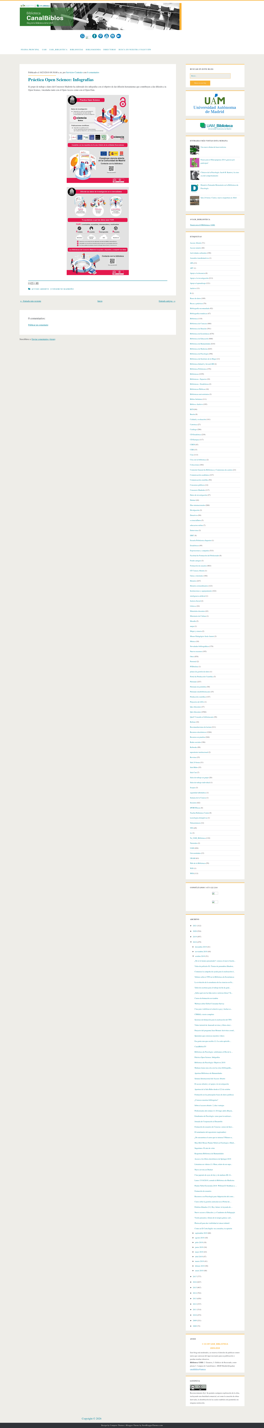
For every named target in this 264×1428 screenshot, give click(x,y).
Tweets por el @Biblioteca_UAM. (202, 225)
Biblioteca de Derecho (198, 328)
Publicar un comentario (38, 324)
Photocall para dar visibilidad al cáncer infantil (212, 1223)
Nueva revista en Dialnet (204, 1169)
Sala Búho (194, 767)
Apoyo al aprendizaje (198, 283)
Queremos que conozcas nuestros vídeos (209, 1036)
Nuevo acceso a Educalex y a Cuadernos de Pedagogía (215, 1212)
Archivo (193, 288)
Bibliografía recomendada (199, 308)
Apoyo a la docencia (197, 273)
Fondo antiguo (195, 560)
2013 (195, 1298)
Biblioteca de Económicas (200, 333)
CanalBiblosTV (200, 1046)
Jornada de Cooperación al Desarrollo (208, 1121)
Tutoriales (193, 843)
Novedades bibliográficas (199, 646)
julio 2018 (199, 1242)
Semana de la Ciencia (198, 797)
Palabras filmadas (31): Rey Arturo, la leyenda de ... (213, 1207)
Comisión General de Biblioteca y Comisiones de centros (211, 470)
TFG (191, 828)
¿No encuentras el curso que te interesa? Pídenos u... (214, 1137)
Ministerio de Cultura (198, 616)
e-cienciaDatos (195, 520)
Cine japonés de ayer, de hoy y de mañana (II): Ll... (213, 1175)
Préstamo (193, 681)
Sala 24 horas (195, 762)
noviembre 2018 (201, 951)
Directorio (109, 49)
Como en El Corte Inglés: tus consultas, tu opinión (213, 1228)
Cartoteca (193, 424)
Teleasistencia (195, 823)
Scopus (192, 787)
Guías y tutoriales (196, 575)
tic (191, 833)
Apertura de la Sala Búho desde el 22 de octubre (212, 1089)
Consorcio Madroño (62, 289)
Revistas (193, 757)
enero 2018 (199, 1270)
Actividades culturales (198, 253)
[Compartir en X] (34, 283)
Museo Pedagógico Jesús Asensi (202, 636)
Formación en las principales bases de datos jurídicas (214, 1094)
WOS (192, 873)
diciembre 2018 (201, 947)
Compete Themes (117, 1425)
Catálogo (193, 429)
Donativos (194, 515)
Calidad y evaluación (198, 419)
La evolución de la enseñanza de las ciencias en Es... (214, 982)
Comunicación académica (199, 475)
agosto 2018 (199, 1237)
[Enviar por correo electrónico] (29, 283)
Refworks (193, 747)
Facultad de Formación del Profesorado (204, 555)
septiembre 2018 (201, 1233)
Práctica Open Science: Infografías (61, 79)
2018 (195, 942)
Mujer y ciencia (196, 631)
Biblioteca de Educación (199, 338)
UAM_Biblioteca (58, 49)
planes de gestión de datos (200, 671)
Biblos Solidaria (196, 399)
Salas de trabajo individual (200, 782)
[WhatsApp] (82, 37)
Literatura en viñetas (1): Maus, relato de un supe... (213, 1164)
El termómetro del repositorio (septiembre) (210, 1132)
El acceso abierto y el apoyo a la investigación (212, 1084)
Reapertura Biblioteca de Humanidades (209, 1153)
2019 (195, 936)
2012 (195, 1304)
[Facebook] (94, 37)
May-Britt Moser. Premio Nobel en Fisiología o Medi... (215, 1143)
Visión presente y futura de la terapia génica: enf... (213, 1217)
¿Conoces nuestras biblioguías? (206, 1100)
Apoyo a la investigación (199, 278)
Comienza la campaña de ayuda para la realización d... (215, 971)
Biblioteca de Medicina (199, 349)
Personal (193, 661)
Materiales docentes (197, 611)
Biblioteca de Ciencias (198, 323)
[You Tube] (106, 37)
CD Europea (194, 439)
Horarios (193, 581)
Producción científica (198, 697)
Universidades (195, 853)
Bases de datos (195, 298)
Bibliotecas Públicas (197, 389)
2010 (195, 1315)
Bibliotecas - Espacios (198, 379)
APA (191, 263)
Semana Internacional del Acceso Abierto (210, 1078)
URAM (192, 858)
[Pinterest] (100, 37)
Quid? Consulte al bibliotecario (202, 717)
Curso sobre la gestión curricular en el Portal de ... (213, 1201)
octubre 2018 (200, 956)
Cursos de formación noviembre (206, 998)
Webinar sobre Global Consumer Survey (209, 1003)
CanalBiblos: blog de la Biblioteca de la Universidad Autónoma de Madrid (142, 1418)
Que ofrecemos (195, 707)
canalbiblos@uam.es (198, 1369)
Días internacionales (197, 505)
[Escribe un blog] (32, 283)
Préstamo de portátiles (198, 686)
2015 (195, 1287)
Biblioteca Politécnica (198, 369)
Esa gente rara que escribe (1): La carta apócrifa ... (213, 1041)
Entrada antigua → (167, 301)
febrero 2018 (200, 1266)
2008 (195, 1326)
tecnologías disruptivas (198, 818)
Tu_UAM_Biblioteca (198, 838)
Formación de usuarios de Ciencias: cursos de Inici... (214, 1127)
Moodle (193, 621)
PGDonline (194, 666)
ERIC (192, 535)
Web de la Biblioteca (198, 863)
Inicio (99, 301)
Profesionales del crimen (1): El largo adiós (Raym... (214, 1110)
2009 (195, 1320)
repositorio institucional (199, 752)
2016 (195, 1282)
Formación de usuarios (198, 565)
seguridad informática (198, 792)
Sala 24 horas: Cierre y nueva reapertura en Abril (219, 197)
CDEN (192, 444)
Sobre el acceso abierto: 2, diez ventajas (209, 1105)
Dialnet (193, 500)
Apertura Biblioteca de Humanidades (208, 1073)
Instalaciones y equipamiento (201, 591)
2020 (195, 931)
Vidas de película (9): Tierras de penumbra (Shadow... (214, 966)
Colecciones (194, 464)
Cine (192, 454)
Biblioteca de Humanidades (200, 343)
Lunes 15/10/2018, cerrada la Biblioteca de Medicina (214, 1180)
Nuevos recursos (196, 651)
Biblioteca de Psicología (199, 353)
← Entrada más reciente (30, 301)
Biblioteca (194, 318)
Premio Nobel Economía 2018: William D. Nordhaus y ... (216, 1185)
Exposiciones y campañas (199, 550)
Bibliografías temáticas (198, 313)
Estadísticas (194, 545)
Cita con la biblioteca (198, 459)
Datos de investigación (198, 495)
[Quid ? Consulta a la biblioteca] (215, 894)
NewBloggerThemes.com (152, 1425)
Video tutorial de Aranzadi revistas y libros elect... (213, 1025)
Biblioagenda (93, 49)
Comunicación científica (199, 480)
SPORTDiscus (195, 807)
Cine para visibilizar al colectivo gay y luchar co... (213, 1009)
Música (193, 641)
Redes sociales (195, 742)
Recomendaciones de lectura (200, 727)
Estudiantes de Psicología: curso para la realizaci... (213, 1116)
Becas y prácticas (196, 303)
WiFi (192, 868)
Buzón (192, 414)
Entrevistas (194, 530)
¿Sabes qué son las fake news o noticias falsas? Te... (214, 993)
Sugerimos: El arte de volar (205, 1148)
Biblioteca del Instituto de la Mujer (203, 359)
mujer (192, 626)
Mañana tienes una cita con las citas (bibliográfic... (213, 1068)
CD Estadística (195, 434)
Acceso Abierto (40, 289)
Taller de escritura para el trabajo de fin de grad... (212, 987)
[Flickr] (118, 37)
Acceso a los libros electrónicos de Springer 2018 (213, 1159)
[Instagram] (112, 37)
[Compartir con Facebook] (37, 283)
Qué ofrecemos (195, 712)
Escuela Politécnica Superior (200, 540)
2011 (195, 1309)
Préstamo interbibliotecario (200, 691)
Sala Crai (193, 772)
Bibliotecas (194, 374)
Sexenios (193, 802)
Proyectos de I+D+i (197, 702)
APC (191, 268)
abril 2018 (199, 1256)
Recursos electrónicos (198, 732)
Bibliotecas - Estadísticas (199, 384)
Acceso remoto (195, 248)
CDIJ (192, 449)
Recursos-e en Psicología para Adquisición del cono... (214, 1196)
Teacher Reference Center (199, 813)
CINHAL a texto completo (204, 1014)
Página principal (30, 49)
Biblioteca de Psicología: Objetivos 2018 (210, 1062)
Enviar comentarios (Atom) (43, 339)
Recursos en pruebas (197, 737)
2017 (195, 1276)
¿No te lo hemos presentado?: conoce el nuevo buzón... (215, 961)
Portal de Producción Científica (201, 676)
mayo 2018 (199, 1252)
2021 (195, 925)
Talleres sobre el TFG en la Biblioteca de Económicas (214, 977)
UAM (44, 49)
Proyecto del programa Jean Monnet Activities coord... (215, 1030)
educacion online (196, 525)
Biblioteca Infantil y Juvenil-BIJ (202, 364)
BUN (192, 409)
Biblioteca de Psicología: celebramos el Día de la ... (214, 1052)
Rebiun (193, 722)
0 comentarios (93, 72)
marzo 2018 (199, 1261)
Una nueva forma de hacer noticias (213, 147)
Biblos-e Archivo (196, 404)
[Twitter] (88, 37)
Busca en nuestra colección (135, 49)
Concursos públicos (197, 485)
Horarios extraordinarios (199, 586)
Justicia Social (195, 601)
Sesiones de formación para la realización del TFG (213, 1019)
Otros (192, 656)
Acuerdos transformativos (199, 258)
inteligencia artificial (198, 596)
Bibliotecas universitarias (199, 394)
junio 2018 (199, 1247)
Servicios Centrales (74, 72)
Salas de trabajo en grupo (199, 777)
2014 (195, 1293)
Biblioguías (76, 49)
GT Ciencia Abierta (197, 570)
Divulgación (194, 510)
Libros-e (193, 606)
